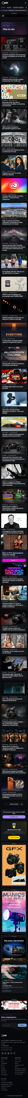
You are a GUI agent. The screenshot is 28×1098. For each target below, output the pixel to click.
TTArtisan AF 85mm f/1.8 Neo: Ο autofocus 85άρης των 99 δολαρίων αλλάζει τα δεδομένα (12, 605)
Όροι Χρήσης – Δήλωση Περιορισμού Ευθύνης (20, 1069)
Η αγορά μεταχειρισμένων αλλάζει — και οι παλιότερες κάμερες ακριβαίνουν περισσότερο (13, 723)
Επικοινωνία (6, 1045)
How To (4, 125)
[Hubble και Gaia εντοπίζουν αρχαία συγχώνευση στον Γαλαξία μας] (14, 68)
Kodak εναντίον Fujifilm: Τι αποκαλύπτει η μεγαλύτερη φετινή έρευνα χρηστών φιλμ (12, 508)
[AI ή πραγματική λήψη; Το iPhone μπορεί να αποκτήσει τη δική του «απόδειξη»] (14, 783)
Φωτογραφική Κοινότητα (7, 1084)
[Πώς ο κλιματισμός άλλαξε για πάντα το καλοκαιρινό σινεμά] (14, 139)
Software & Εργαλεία (6, 1086)
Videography (5, 52)
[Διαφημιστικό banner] (14, 16)
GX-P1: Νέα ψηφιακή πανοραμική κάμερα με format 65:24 (12, 699)
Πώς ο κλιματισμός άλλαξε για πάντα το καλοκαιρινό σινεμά (13, 150)
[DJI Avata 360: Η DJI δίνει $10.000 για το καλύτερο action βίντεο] (14, 353)
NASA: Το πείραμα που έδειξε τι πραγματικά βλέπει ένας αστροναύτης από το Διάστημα (13, 483)
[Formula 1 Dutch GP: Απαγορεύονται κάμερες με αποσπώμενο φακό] (14, 424)
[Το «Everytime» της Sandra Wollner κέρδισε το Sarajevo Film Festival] (14, 330)
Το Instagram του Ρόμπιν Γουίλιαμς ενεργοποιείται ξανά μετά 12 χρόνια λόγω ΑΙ (13, 532)
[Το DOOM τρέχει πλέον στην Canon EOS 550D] (14, 376)
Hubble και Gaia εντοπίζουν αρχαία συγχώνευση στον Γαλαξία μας (12, 80)
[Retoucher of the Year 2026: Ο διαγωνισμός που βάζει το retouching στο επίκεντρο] (14, 91)
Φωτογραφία (5, 77)
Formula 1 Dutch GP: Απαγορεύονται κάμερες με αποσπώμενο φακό (13, 435)
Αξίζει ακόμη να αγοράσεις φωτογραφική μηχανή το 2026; (11, 127)
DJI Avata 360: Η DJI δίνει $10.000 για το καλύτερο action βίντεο (13, 364)
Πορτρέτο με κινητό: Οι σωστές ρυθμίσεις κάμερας (11, 173)
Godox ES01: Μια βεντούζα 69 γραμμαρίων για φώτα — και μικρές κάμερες (13, 411)
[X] (11, 1053)
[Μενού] (25, 2)
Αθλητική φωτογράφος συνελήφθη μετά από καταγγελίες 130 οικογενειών (14, 772)
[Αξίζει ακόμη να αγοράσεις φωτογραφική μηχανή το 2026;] (14, 116)
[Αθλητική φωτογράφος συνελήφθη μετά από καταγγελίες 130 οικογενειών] (14, 760)
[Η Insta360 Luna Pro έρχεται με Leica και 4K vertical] (14, 640)
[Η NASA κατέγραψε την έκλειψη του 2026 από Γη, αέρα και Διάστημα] (14, 307)
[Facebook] (2, 1053)
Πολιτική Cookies (19, 1074)
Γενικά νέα (4, 218)
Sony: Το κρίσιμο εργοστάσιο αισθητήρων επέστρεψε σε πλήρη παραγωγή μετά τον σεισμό (12, 222)
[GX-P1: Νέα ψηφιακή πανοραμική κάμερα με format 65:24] (14, 688)
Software (4, 194)
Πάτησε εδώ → (14, 817)
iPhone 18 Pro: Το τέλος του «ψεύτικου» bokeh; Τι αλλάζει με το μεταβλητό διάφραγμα (12, 748)
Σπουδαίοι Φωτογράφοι (6, 1082)
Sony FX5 (9, 7)
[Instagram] (5, 1053)
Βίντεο (2, 1065)
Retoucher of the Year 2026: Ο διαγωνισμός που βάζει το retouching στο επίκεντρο (13, 104)
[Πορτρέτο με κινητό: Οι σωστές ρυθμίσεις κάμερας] (14, 162)
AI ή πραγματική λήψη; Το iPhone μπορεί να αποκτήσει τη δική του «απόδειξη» (12, 795)
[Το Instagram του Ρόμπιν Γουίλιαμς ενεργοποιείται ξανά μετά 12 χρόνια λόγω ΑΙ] (14, 520)
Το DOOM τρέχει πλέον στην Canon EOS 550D (12, 387)
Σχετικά (16, 1063)
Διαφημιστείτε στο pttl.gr (19, 1065)
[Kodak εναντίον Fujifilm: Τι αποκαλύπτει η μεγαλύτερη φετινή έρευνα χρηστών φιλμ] (14, 496)
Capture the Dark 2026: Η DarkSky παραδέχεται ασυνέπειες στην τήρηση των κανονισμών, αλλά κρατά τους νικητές (13, 247)
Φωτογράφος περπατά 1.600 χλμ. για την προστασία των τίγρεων (13, 272)
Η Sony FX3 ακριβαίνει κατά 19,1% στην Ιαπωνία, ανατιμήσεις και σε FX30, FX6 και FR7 (14, 56)
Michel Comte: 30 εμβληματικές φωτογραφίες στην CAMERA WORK (12, 295)
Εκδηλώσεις (5, 100)
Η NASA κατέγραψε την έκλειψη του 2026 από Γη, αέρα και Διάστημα (13, 318)
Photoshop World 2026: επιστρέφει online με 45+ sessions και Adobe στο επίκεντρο (13, 580)
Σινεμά (4, 148)
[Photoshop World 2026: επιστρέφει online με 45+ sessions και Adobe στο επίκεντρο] (14, 568)
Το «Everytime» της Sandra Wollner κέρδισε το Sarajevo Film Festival (12, 341)
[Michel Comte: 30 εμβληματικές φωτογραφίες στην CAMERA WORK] (14, 284)
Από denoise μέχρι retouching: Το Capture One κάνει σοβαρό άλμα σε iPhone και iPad (12, 675)
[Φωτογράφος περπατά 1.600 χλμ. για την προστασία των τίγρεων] (14, 261)
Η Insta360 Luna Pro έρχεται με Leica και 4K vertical (13, 652)
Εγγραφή (21, 1025)
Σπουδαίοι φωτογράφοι (18, 7)
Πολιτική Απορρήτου (20, 1072)
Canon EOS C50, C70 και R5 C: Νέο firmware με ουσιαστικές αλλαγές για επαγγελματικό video (13, 459)
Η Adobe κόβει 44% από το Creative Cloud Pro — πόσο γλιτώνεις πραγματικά (12, 197)
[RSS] (14, 1053)
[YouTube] (8, 1053)
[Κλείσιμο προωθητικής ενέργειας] (25, 536)
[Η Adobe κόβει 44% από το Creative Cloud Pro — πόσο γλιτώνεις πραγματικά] (14, 185)
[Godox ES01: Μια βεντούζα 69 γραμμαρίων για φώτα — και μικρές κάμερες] (14, 399)
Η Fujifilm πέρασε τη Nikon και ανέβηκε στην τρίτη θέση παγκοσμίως (13, 629)
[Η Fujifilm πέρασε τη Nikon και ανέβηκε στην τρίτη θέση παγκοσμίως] (14, 617)
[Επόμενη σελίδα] (21, 804)
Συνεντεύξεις (4, 1074)
